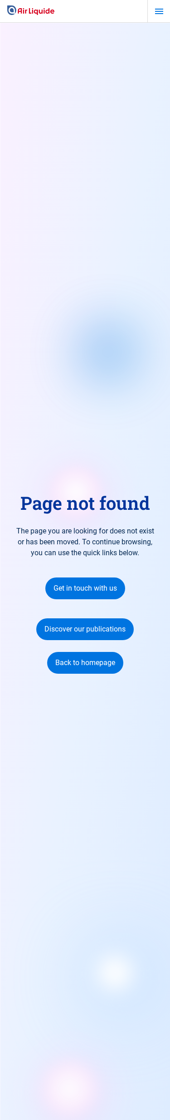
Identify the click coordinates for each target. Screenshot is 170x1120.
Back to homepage (85, 662)
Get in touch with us (85, 588)
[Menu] (159, 11)
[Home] (30, 10)
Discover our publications (85, 629)
